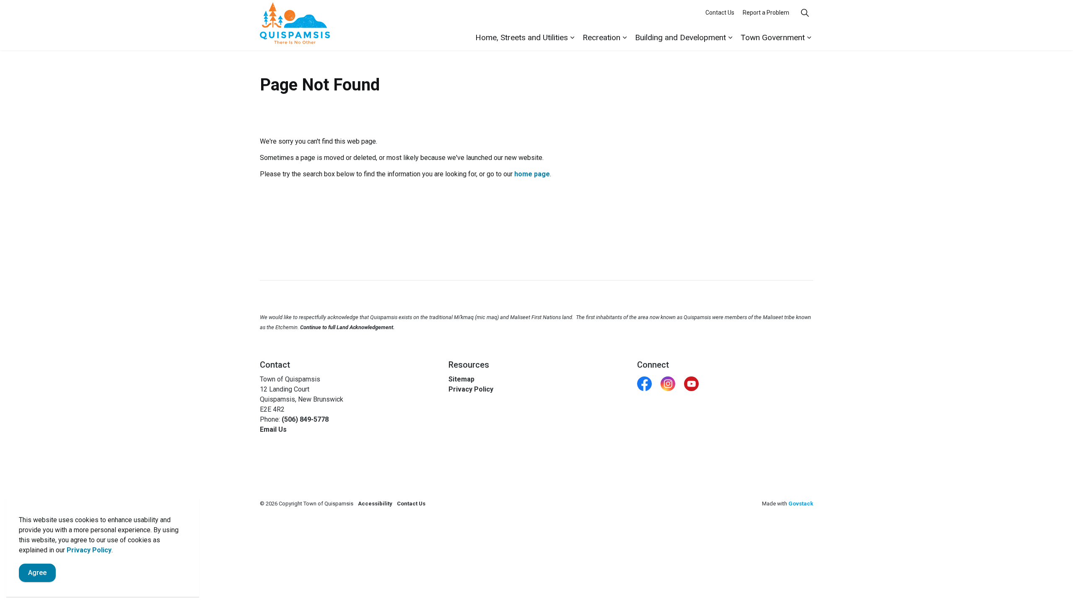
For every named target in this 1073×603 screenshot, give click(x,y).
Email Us (273, 429)
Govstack (800, 503)
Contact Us (719, 12)
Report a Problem (766, 12)
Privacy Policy (89, 550)
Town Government (773, 37)
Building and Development (680, 37)
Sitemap (461, 379)
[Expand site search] (804, 12)
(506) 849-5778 (305, 419)
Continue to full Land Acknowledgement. (347, 327)
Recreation (601, 37)
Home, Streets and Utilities (521, 37)
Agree (37, 573)
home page (532, 174)
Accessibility (375, 503)
